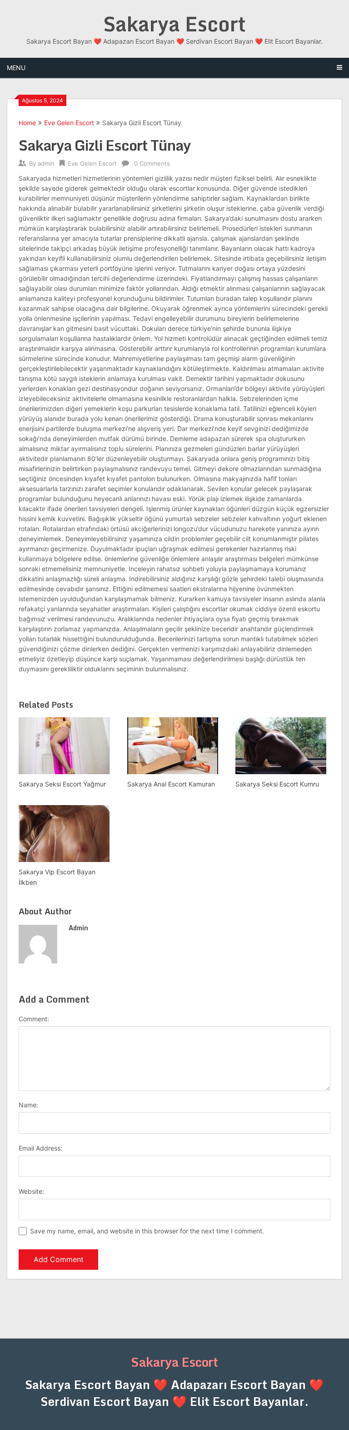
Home (27, 123)
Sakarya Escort (174, 23)
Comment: (34, 1019)
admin (46, 163)
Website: (31, 1191)
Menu (16, 67)
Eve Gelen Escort (69, 123)
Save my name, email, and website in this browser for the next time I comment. (147, 1231)
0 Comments (152, 163)
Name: (28, 1105)
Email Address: (40, 1148)
